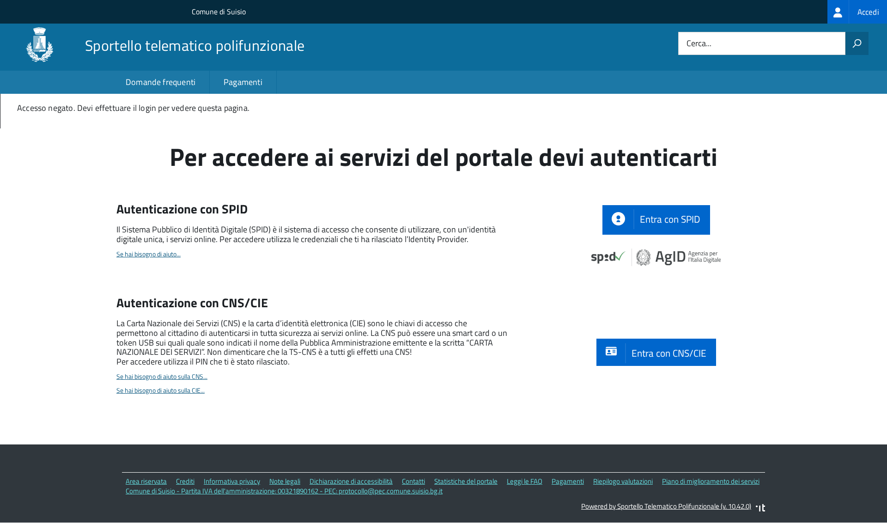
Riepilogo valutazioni (623, 481)
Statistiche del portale (466, 481)
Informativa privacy (232, 481)
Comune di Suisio (219, 11)
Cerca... (699, 44)
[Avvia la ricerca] (857, 43)
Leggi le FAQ (524, 481)
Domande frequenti (160, 82)
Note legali (284, 481)
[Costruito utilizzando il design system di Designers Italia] (760, 509)
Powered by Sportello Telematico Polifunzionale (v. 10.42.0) (666, 506)
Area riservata (146, 481)
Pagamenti (243, 82)
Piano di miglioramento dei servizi (710, 481)
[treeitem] (857, 12)
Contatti (413, 481)
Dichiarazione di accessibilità (351, 481)
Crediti (185, 481)
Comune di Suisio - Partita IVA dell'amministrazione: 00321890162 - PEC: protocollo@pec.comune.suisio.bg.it (284, 491)
